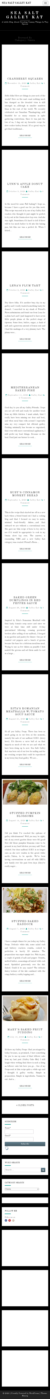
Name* (8, 1128)
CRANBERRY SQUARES (25, 78)
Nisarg (25, 1396)
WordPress (34, 1393)
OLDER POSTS (25, 1105)
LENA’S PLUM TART (25, 285)
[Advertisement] (25, 1248)
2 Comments (25, 398)
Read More (26, 136)
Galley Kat (35, 83)
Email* (8, 1136)
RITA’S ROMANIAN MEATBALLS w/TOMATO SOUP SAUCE (25, 711)
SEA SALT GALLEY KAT (16, 3)
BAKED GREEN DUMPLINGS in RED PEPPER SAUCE (25, 600)
